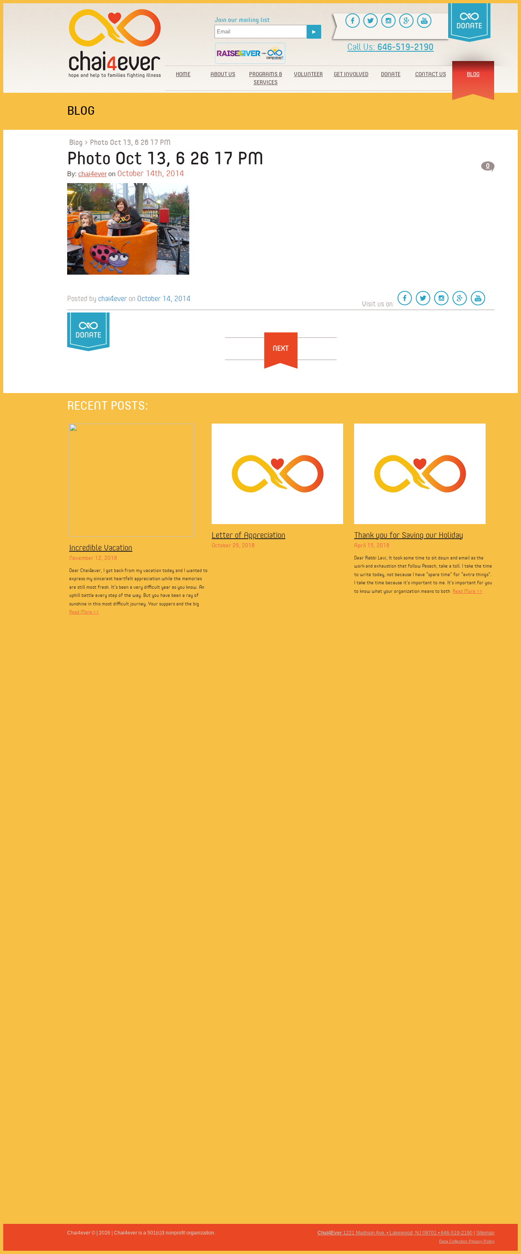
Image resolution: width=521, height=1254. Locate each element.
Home (183, 74)
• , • (395, 1233)
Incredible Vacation (100, 547)
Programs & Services (265, 78)
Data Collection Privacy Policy (467, 1241)
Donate (391, 74)
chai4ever (92, 173)
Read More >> (84, 611)
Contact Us (430, 74)
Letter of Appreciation (248, 535)
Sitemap (485, 1233)
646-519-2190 (390, 46)
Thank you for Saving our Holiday (408, 535)
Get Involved (351, 74)
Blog (473, 74)
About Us (222, 74)
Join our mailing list (242, 20)
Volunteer (308, 74)
